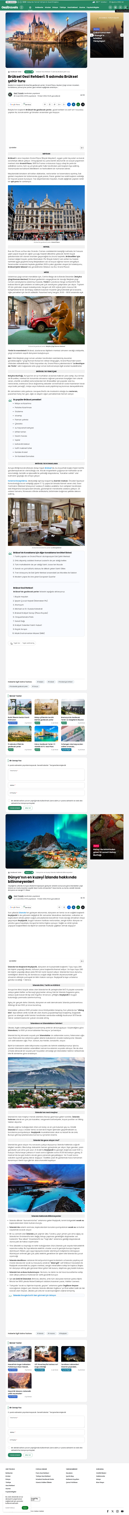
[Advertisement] (46, 130)
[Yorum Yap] (55, 104)
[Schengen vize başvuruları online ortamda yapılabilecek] (73, 738)
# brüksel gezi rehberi (65, 682)
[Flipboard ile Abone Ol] (27, 104)
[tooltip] (125, 7)
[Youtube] (122, 1511)
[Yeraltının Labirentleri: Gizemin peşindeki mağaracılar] (73, 1358)
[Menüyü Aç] (21, 7)
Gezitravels (10, 7)
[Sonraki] (21, 2)
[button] (115, 7)
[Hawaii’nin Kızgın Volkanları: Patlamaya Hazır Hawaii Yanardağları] (20, 1358)
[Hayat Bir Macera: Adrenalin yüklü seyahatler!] (20, 1385)
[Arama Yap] (110, 7)
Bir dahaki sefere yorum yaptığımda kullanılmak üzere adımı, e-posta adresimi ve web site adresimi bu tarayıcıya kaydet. (46, 802)
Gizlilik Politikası (10, 1508)
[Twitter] (112, 1511)
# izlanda (40, 1333)
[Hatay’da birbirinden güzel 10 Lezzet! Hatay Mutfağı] (106, 836)
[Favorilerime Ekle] (50, 104)
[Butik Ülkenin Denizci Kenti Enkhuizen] (20, 711)
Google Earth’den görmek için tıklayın (34, 1295)
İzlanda (22, 912)
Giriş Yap (28, 808)
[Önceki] (18, 2)
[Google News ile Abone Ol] (15, 104)
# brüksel (51, 682)
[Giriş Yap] (120, 7)
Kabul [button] (25, 1508)
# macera (51, 1333)
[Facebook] (108, 1511)
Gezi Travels (19, 93)
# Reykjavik (63, 1333)
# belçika (40, 682)
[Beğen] (45, 104)
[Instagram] (117, 1511)
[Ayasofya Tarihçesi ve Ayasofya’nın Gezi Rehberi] (106, 35)
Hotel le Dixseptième (17, 481)
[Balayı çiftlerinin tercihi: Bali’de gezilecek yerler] (46, 711)
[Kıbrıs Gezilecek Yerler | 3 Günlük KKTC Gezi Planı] (46, 738)
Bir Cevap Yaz (15, 760)
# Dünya (35, 686)
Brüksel (48, 468)
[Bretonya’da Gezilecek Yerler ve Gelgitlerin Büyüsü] (73, 711)
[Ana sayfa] (30, 7)
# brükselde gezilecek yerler (18, 686)
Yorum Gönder (15, 808)
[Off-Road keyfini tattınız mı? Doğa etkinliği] (46, 1358)
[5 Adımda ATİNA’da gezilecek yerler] (20, 738)
